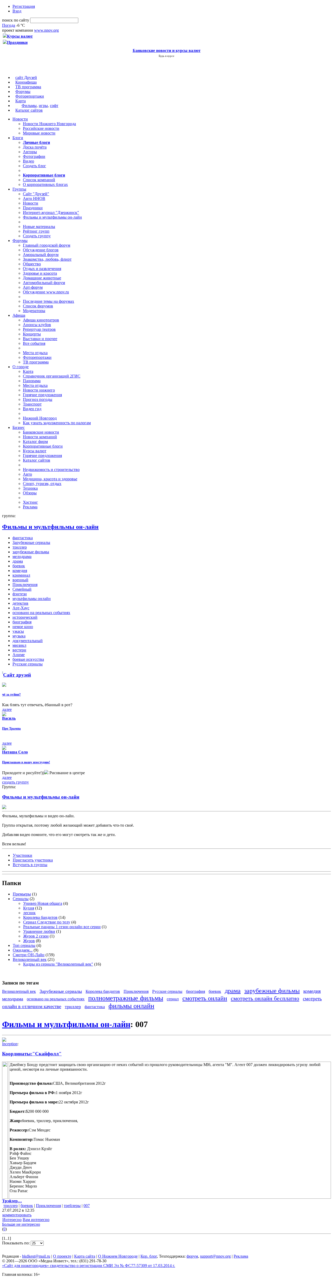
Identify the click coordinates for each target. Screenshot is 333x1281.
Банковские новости (41, 432)
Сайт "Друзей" (36, 194)
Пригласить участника (33, 860)
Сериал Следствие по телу (46, 922)
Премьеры (22, 894)
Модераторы (34, 310)
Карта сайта (84, 1256)
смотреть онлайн (204, 998)
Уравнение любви (39, 931)
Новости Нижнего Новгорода (49, 124)
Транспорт (32, 404)
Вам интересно (36, 1219)
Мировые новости (39, 133)
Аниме (18, 654)
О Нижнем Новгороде (118, 1256)
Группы (19, 189)
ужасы (18, 631)
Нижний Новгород (40, 418)
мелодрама (21, 556)
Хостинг (30, 502)
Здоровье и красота (40, 273)
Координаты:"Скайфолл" (32, 1053)
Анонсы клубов (37, 324)
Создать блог (34, 166)
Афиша (18, 315)
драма (17, 561)
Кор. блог (148, 1256)
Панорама (32, 381)
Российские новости (41, 128)
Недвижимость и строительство (51, 469)
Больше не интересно (21, 1224)
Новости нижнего (39, 390)
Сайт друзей (17, 675)
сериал (173, 999)
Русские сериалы (27, 664)
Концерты (32, 334)
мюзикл (19, 645)
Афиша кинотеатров (41, 320)
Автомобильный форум (44, 282)
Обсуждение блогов (41, 250)
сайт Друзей (26, 77)
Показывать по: (16, 1243)
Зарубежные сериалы (31, 542)
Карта (20, 101)
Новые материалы (39, 226)
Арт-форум (33, 287)
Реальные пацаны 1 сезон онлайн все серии (62, 927)
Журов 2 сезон (36, 936)
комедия (19, 570)
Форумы (22, 91)
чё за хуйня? (11, 694)
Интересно (12, 1219)
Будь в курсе (166, 55)
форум (192, 1256)
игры (43, 105)
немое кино (22, 626)
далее (7, 709)
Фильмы (29, 105)
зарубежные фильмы (30, 552)
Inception (9, 1044)
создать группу (15, 782)
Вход (16, 11)
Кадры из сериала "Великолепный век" (58, 964)
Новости (20, 119)
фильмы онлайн (131, 1006)
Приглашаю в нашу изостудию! (26, 762)
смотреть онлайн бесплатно (265, 998)
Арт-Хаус (20, 608)
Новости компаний (40, 437)
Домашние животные (42, 278)
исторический (24, 617)
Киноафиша (26, 82)
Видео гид (32, 409)
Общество (32, 264)
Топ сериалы (24, 945)
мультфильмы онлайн (31, 598)
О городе (20, 367)
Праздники (33, 208)
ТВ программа (28, 87)
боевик (18, 566)
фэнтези (19, 594)
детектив (20, 603)
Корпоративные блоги (43, 446)
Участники (22, 855)
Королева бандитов (40, 917)
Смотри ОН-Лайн (28, 955)
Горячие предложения (42, 395)
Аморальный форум (41, 254)
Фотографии (34, 156)
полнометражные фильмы (125, 998)
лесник (29, 913)
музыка (18, 636)
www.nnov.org (46, 30)
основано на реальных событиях (41, 612)
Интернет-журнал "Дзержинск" (51, 212)
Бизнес (18, 427)
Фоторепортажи (29, 96)
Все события (34, 343)
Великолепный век (30, 959)
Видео (28, 161)
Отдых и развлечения (42, 268)
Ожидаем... (23, 950)
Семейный (21, 589)
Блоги (17, 138)
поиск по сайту (15, 20)
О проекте (62, 1256)
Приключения (24, 584)
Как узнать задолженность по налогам (57, 423)
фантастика (22, 538)
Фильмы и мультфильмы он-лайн (52, 217)
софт (54, 105)
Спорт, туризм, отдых (42, 483)
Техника (30, 488)
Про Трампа (11, 728)
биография (21, 622)
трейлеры (72, 1205)
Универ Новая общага (42, 903)
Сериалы (21, 898)
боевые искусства (28, 659)
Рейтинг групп (36, 231)
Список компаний (39, 180)
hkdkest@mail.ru (36, 1256)
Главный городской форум (46, 245)
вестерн (19, 650)
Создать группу (37, 236)
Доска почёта (35, 147)
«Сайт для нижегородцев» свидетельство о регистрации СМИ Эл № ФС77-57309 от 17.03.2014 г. (88, 1265)
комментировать (16, 1215)
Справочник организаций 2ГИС (51, 376)
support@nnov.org (215, 1256)
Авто (27, 474)
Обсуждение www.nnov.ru (46, 292)
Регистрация (23, 6)
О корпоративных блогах (45, 184)
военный (20, 580)
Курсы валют (34, 451)
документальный (27, 640)
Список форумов (38, 306)
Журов (29, 941)
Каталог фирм (35, 441)
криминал (21, 575)
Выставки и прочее (40, 338)
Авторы (30, 152)
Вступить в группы (30, 864)
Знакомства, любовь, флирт (47, 259)
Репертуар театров (39, 329)
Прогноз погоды (37, 399)
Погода (8, 25)
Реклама (30, 507)
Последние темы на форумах (48, 301)
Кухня (28, 908)
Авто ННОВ (34, 198)
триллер (19, 547)
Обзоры (30, 493)
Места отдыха (35, 352)
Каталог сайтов (29, 110)
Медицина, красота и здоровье (50, 479)
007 (87, 1205)
